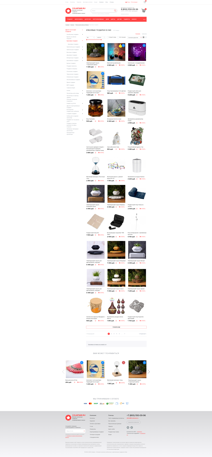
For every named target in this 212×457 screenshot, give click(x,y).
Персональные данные (114, 423)
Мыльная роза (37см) (71, 380)
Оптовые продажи (95, 434)
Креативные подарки (72, 60)
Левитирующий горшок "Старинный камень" (92, 63)
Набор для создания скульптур (72, 116)
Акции (95, 2)
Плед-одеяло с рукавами (103, 13)
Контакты (72, 2)
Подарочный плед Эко (92, 232)
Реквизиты (93, 429)
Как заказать (112, 421)
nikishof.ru (139, 431)
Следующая (142, 333)
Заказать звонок (125, 14)
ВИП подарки (70, 85)
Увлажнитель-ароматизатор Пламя (135, 119)
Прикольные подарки (73, 49)
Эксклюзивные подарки (73, 79)
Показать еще (116, 327)
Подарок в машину (72, 68)
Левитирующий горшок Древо (136, 288)
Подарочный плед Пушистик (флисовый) (136, 317)
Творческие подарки (72, 74)
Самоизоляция (71, 88)
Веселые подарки (72, 52)
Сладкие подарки (71, 113)
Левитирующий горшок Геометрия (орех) (92, 205)
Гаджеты (127, 19)
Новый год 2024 (71, 103)
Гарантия (79, 2)
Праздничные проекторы (70, 133)
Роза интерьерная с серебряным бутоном (137, 233)
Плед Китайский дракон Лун (135, 147)
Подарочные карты (113, 432)
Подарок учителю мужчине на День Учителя (72, 125)
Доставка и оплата (87, 2)
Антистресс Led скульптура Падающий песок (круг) (93, 91)
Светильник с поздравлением (136, 63)
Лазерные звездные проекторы (72, 129)
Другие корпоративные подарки (73, 106)
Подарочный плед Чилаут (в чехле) (135, 205)
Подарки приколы (72, 66)
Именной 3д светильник (113, 63)
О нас (91, 426)
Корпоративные (98, 19)
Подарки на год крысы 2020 (73, 120)
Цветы (113, 19)
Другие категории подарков (70, 30)
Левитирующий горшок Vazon (115, 288)
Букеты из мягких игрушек (71, 37)
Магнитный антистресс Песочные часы (95, 177)
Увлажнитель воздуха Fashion (136, 176)
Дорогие (88, 19)
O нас (66, 2)
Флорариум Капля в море (114, 119)
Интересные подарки (73, 58)
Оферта (110, 426)
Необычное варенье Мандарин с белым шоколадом (95, 317)
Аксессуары (79, 19)
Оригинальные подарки (73, 47)
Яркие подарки (71, 82)
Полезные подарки (72, 71)
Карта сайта (111, 429)
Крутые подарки (71, 63)
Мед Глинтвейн (90, 119)
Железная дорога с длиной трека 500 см (115, 177)
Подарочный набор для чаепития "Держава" (134, 91)
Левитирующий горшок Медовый (116, 260)
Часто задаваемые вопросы (116, 418)
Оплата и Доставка (95, 423)
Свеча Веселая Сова (113, 147)
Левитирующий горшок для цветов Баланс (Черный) (94, 261)
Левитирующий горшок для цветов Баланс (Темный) (94, 289)
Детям (119, 19)
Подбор (70, 19)
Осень (68, 90)
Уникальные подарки (72, 77)
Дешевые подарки (72, 55)
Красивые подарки (72, 41)
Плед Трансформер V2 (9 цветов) (116, 91)
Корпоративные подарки (97, 432)
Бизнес (134, 19)
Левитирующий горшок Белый (136, 260)
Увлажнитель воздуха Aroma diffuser (115, 317)
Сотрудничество (94, 437)
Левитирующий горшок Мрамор (116, 204)
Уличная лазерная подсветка (72, 100)
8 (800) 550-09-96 (129, 9)
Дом (107, 19)
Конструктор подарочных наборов (73, 110)
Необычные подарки (72, 34)
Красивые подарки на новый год (97, 344)
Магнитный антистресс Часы (115, 380)
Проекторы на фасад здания (72, 96)
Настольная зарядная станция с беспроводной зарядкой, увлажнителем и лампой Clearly (95, 148)
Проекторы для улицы (73, 93)
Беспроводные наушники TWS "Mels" (115, 233)
